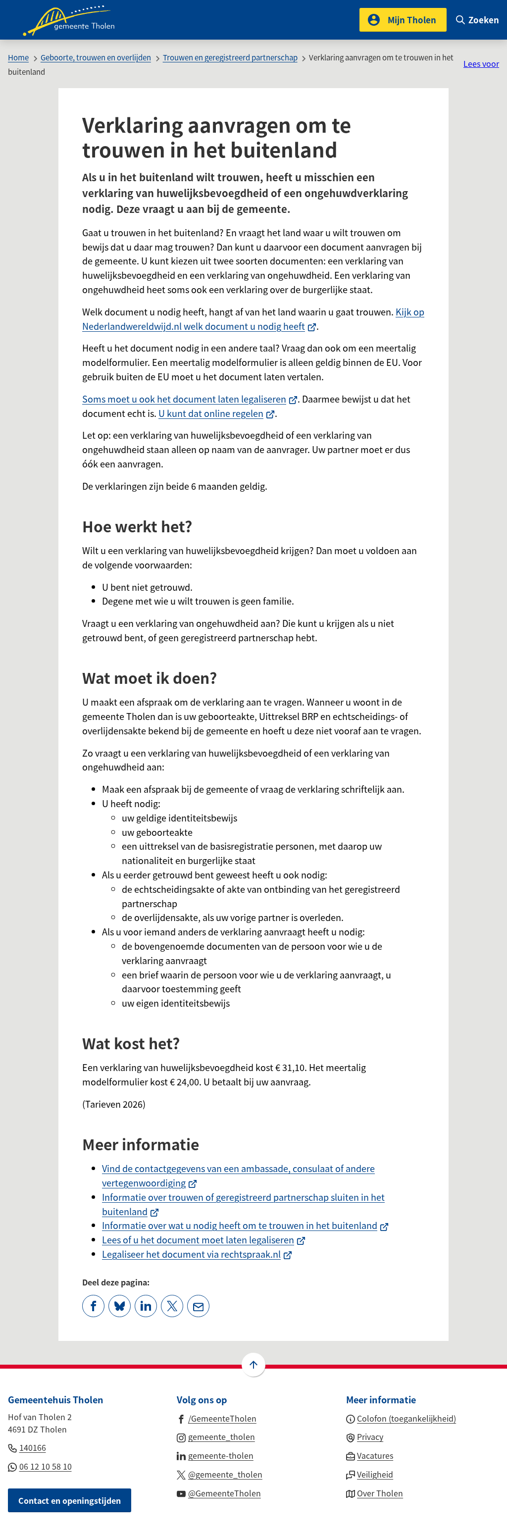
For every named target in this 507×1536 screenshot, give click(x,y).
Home (18, 57)
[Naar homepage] (75, 20)
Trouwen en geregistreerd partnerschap (230, 57)
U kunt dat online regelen (216, 413)
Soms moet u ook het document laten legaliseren (190, 398)
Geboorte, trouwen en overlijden (96, 57)
